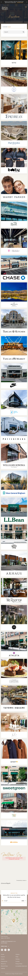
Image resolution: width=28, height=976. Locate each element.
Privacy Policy (19, 963)
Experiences (4, 961)
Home (2, 954)
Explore (3, 956)
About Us (3, 963)
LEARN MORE (20, 2)
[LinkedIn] (9, 950)
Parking (17, 959)
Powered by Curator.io (21, 880)
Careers (17, 954)
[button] (26, 2)
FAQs (17, 956)
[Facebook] (2, 950)
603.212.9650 (4, 943)
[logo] (4, 8)
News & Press (4, 966)
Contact (18, 961)
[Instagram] (5, 950)
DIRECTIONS (4, 946)
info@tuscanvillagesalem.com (8, 941)
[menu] (25, 7)
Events (2, 959)
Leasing (3, 968)
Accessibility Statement (21, 966)
